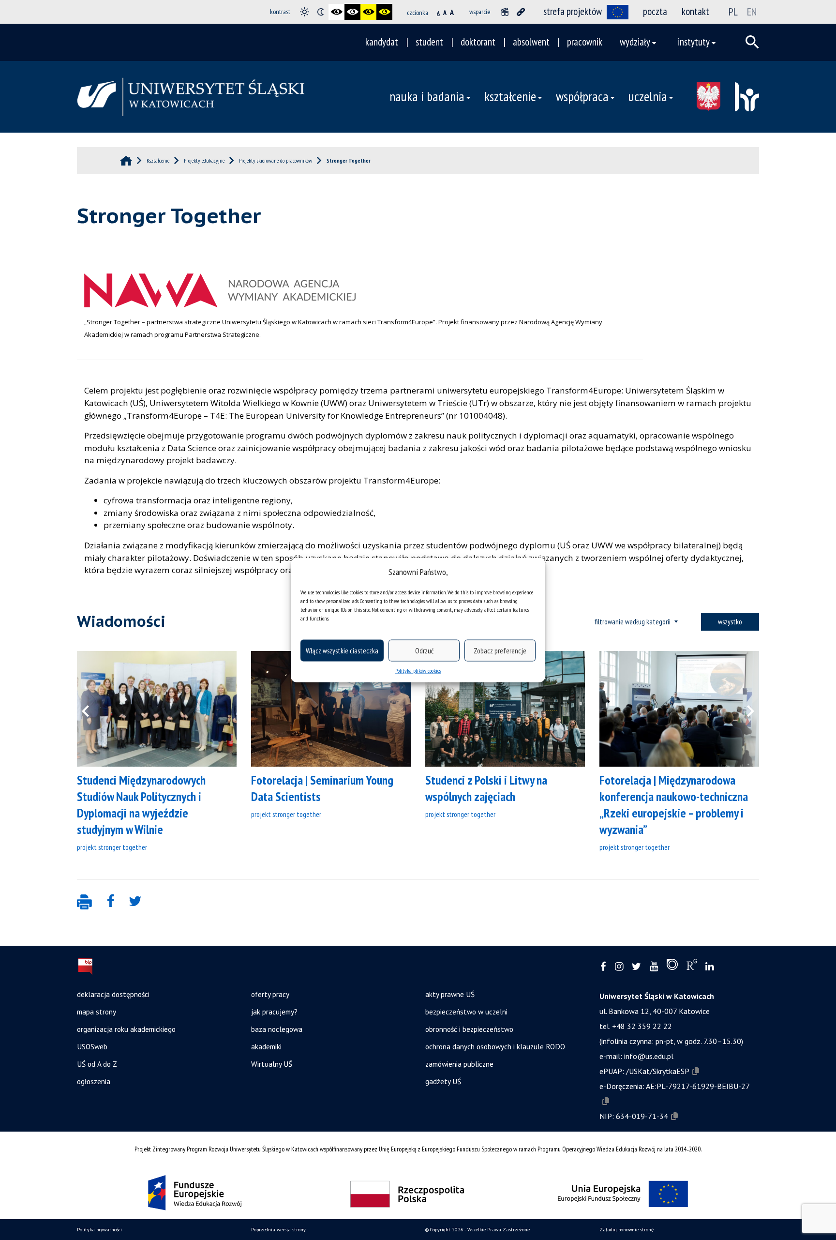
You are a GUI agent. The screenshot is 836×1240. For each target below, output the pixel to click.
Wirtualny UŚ (271, 1064)
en (752, 11)
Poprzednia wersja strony (278, 1229)
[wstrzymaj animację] (505, 12)
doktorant (478, 41)
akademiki (266, 1046)
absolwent (531, 41)
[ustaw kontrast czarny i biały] (336, 12)
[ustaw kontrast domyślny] (305, 12)
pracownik (584, 41)
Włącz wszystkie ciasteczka (342, 650)
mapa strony (96, 1011)
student (429, 41)
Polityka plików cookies (418, 670)
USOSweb (92, 1046)
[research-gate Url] (692, 966)
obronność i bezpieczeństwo (469, 1029)
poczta (655, 11)
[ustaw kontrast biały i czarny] (352, 12)
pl (733, 11)
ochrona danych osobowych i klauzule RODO (495, 1046)
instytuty (694, 41)
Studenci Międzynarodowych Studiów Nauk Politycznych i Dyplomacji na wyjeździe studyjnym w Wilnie (141, 804)
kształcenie (510, 96)
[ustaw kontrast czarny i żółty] (368, 12)
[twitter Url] (636, 966)
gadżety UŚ (443, 1081)
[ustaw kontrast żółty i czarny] (384, 12)
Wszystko (730, 621)
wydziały (635, 41)
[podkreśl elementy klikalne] (521, 12)
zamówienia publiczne (459, 1064)
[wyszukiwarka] (752, 42)
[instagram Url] (619, 966)
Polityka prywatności (99, 1229)
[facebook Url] (603, 966)
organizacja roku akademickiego (126, 1029)
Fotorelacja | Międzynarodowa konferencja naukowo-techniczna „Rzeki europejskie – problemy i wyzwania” (673, 804)
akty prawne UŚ (450, 994)
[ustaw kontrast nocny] (320, 12)
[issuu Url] (672, 966)
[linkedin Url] (709, 966)
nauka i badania (426, 96)
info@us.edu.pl (648, 1056)
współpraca (582, 96)
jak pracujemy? (274, 1011)
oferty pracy (270, 994)
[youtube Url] (654, 966)
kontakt (695, 11)
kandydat (381, 41)
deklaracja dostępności (113, 994)
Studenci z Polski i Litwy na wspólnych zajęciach (486, 788)
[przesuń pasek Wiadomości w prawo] (744, 709)
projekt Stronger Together (112, 847)
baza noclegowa (276, 1029)
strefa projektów (572, 11)
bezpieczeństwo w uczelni (466, 1011)
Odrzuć (424, 650)
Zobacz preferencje (500, 650)
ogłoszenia (93, 1081)
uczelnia (647, 96)
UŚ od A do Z (97, 1064)
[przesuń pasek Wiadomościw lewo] (91, 709)
